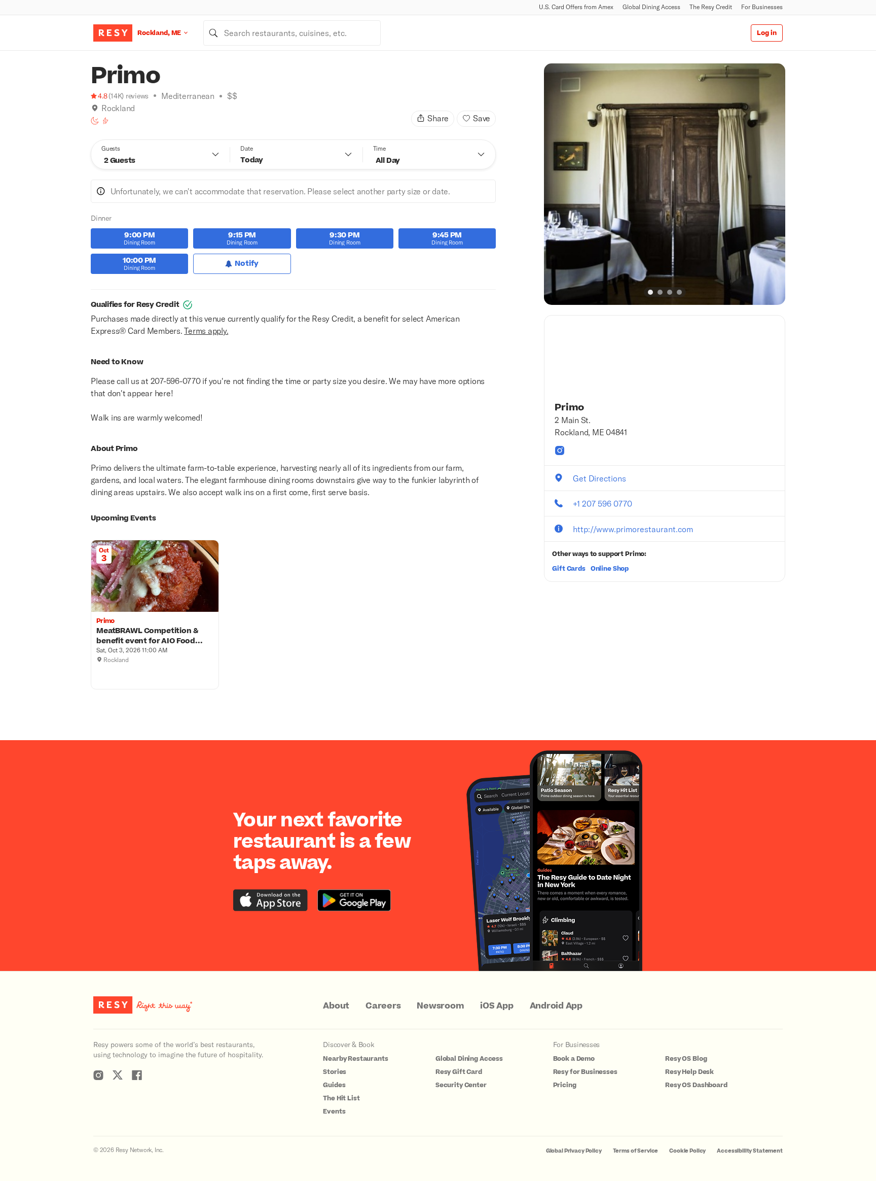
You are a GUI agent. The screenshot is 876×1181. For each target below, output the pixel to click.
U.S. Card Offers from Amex (576, 7)
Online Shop (610, 568)
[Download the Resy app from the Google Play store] (354, 900)
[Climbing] (105, 121)
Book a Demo (574, 1058)
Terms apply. (206, 330)
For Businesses (762, 7)
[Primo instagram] (560, 450)
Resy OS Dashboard (696, 1085)
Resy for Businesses (585, 1071)
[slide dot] (650, 292)
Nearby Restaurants (355, 1058)
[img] (95, 108)
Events (334, 1111)
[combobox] (292, 33)
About (336, 1006)
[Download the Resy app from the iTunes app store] (270, 900)
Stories (334, 1071)
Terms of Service (636, 1151)
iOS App (496, 1006)
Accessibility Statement (750, 1151)
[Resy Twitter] (118, 1075)
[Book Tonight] (95, 121)
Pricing (564, 1085)
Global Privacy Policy (574, 1151)
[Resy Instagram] (98, 1075)
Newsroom (440, 1006)
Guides (334, 1085)
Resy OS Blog (686, 1058)
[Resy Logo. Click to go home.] (112, 33)
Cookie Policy (687, 1151)
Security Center (461, 1085)
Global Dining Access (651, 7)
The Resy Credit (710, 7)
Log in (767, 33)
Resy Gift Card (458, 1071)
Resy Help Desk (689, 1071)
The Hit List (341, 1098)
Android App (556, 1006)
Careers (383, 1006)
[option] (664, 184)
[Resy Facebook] (137, 1075)
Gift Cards (569, 568)
